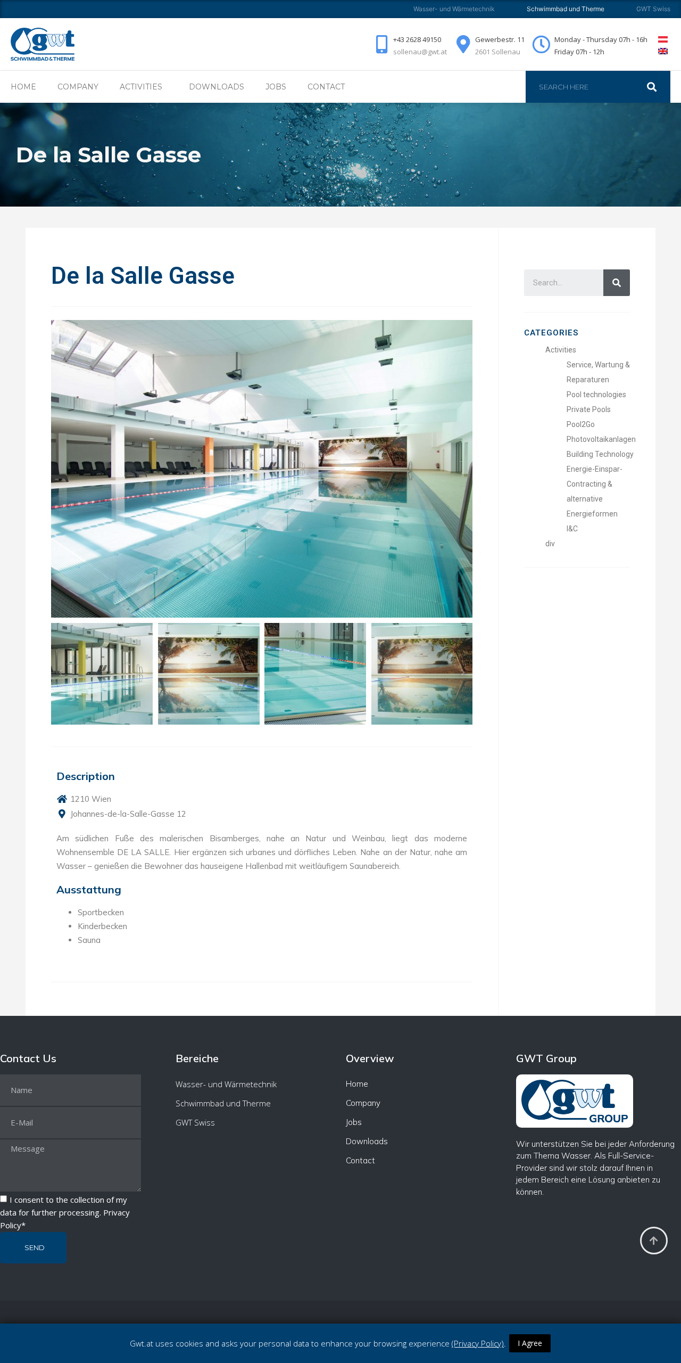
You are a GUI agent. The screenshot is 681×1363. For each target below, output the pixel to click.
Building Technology (600, 454)
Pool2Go (581, 424)
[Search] (657, 87)
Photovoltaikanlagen (601, 439)
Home (23, 87)
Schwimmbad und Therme (223, 1103)
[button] (60, 672)
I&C (572, 528)
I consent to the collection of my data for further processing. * (65, 1212)
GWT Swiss (653, 9)
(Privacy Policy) (478, 1343)
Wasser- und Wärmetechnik (454, 9)
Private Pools (589, 409)
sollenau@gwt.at (420, 51)
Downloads (216, 87)
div (550, 543)
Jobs (275, 87)
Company (77, 87)
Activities (560, 350)
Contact (326, 87)
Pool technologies (596, 394)
